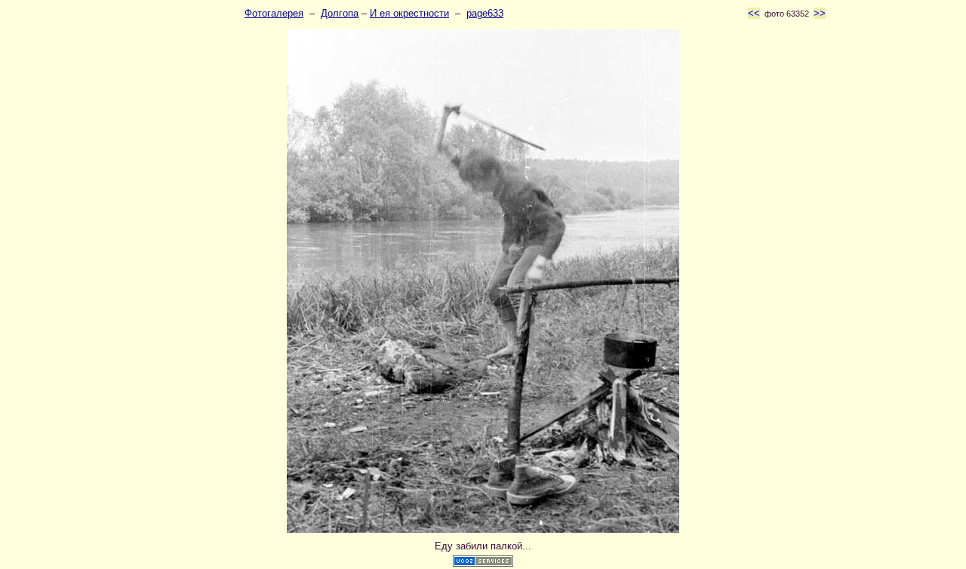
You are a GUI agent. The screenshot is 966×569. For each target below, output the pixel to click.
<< (754, 13)
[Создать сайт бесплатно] (483, 563)
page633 (484, 13)
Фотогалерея (274, 13)
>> (820, 13)
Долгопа (339, 13)
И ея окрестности (409, 13)
